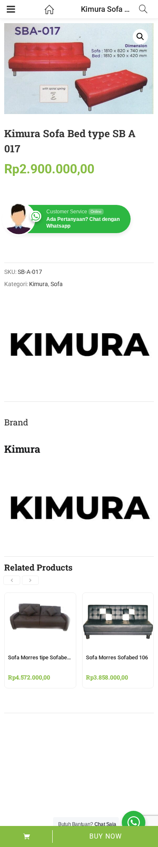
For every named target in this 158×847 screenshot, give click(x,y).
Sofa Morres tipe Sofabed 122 (44, 657)
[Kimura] (78, 341)
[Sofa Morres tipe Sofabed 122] (40, 598)
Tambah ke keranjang (26, 836)
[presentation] (11, 580)
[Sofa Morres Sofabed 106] (118, 598)
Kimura (38, 284)
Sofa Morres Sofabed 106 (117, 657)
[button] (140, 36)
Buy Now (105, 836)
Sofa (57, 284)
